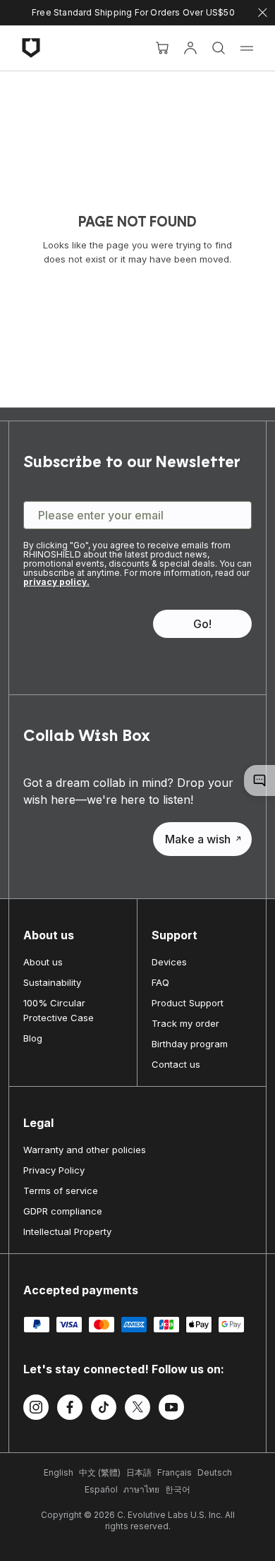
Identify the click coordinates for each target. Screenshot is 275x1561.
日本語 (139, 1472)
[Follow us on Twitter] (137, 1409)
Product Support (188, 1002)
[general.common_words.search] (218, 48)
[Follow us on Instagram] (36, 1409)
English (58, 1472)
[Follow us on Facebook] (69, 1409)
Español (101, 1489)
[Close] (262, 13)
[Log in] (190, 48)
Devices (169, 962)
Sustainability (52, 982)
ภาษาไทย (141, 1489)
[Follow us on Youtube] (171, 1409)
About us (43, 962)
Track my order (185, 1023)
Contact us (176, 1064)
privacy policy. (56, 582)
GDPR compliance (62, 1211)
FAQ (160, 982)
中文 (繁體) (100, 1472)
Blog (32, 1038)
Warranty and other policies (84, 1149)
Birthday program (190, 1043)
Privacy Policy (54, 1170)
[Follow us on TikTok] (103, 1409)
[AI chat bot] (259, 780)
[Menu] (247, 48)
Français (174, 1472)
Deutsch (214, 1472)
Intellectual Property (67, 1231)
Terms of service (60, 1190)
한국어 (177, 1489)
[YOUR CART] (162, 48)
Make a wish (198, 839)
